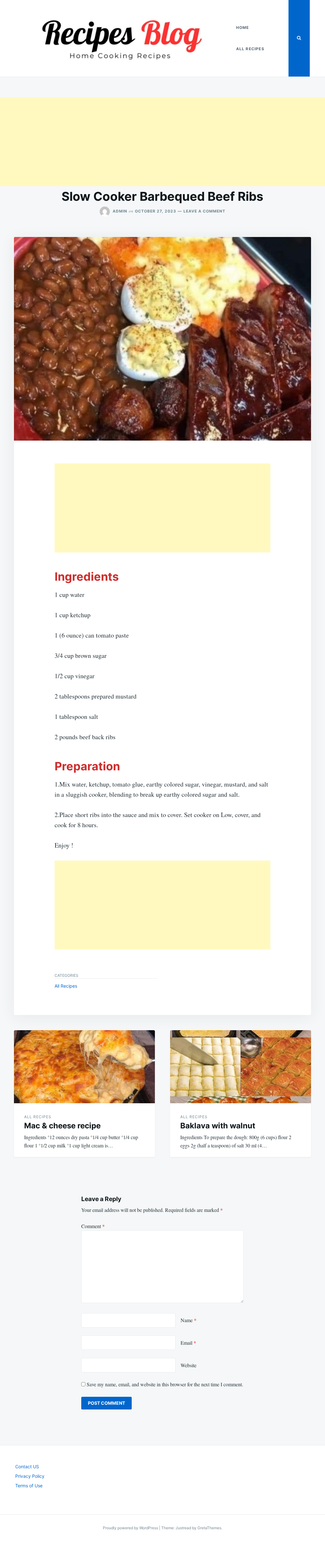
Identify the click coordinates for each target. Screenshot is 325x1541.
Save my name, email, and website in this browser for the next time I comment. (165, 1384)
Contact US (27, 1466)
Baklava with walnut (217, 1125)
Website (188, 1365)
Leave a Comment (204, 211)
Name (188, 1320)
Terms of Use (29, 1485)
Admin (120, 211)
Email (188, 1342)
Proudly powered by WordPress (131, 1527)
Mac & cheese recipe (62, 1125)
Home (242, 27)
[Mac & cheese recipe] (84, 1066)
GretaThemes (209, 1527)
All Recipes (250, 48)
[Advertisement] (162, 141)
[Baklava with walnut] (240, 1066)
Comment (93, 1226)
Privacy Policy (29, 1476)
